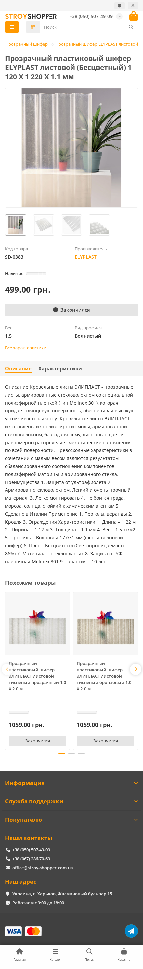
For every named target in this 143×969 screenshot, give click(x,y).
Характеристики (60, 368)
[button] (7, 669)
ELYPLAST (86, 257)
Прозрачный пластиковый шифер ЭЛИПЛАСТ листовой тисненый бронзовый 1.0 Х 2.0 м (104, 676)
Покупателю (23, 819)
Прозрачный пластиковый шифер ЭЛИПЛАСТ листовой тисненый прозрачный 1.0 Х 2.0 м (37, 676)
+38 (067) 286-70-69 (31, 859)
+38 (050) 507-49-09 (91, 16)
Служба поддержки (34, 801)
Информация (25, 783)
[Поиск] (131, 27)
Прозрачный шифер (26, 44)
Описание (18, 368)
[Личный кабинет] (133, 5)
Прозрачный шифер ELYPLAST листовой (96, 44)
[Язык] (119, 5)
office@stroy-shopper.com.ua (42, 868)
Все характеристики (25, 348)
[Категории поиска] (33, 27)
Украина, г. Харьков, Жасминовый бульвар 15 (62, 894)
